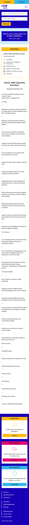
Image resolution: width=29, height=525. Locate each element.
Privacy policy (7, 516)
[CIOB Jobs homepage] (4, 7)
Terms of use (7, 514)
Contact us (6, 497)
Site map (6, 507)
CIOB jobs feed (7, 511)
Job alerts (6, 502)
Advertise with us (8, 495)
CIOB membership (8, 504)
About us (6, 492)
